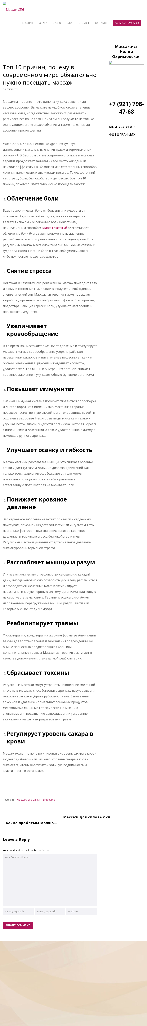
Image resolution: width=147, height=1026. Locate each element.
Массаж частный (54, 228)
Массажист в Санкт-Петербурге (36, 799)
